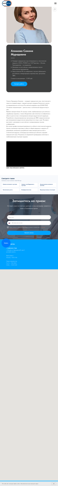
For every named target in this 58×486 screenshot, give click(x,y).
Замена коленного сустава (10, 184)
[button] (19, 84)
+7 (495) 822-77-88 (11, 248)
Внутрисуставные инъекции (47, 189)
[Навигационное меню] (55, 3)
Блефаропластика (26, 189)
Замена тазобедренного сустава (27, 185)
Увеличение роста (8, 189)
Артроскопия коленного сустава (46, 185)
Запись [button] (6, 243)
